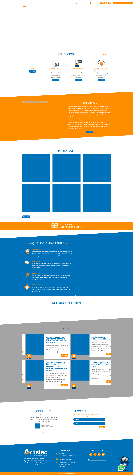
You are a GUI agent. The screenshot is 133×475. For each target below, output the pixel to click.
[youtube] (110, 3)
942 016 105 (95, 2)
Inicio (60, 7)
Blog (99, 7)
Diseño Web (78, 9)
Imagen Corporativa (78, 12)
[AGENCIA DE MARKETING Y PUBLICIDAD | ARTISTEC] (31, 6)
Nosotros (68, 7)
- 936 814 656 (72, 456)
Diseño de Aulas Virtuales (79, 31)
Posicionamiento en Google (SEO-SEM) (79, 21)
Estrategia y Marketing (78, 25)
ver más (32, 71)
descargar (66, 224)
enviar (102, 427)
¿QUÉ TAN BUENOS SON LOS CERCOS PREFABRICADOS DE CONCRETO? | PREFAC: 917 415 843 (52, 366)
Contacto (106, 7)
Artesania (32, 68)
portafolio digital (70, 227)
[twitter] (103, 3)
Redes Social (78, 15)
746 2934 (62, 454)
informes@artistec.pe (83, 2)
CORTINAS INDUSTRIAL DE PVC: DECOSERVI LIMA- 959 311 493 (97, 364)
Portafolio (85, 7)
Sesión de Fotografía (78, 28)
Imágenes (95, 9)
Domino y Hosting (77, 18)
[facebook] (105, 3)
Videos (94, 11)
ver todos (26, 216)
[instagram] (107, 3)
